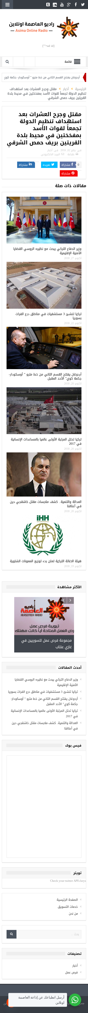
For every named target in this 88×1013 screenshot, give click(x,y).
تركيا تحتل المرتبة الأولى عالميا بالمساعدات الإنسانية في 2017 (46, 441)
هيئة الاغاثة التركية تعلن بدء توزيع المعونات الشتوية (45, 561)
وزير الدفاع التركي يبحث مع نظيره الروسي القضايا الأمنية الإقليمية (47, 251)
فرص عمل (71, 940)
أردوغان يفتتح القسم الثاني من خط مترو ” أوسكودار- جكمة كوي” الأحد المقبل (45, 376)
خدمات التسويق (68, 874)
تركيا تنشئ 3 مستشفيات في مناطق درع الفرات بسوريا (48, 316)
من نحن (73, 881)
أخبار (49, 150)
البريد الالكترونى (50, 154)
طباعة (70, 154)
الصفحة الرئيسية (67, 867)
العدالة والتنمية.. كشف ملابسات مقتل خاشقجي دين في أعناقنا (45, 504)
